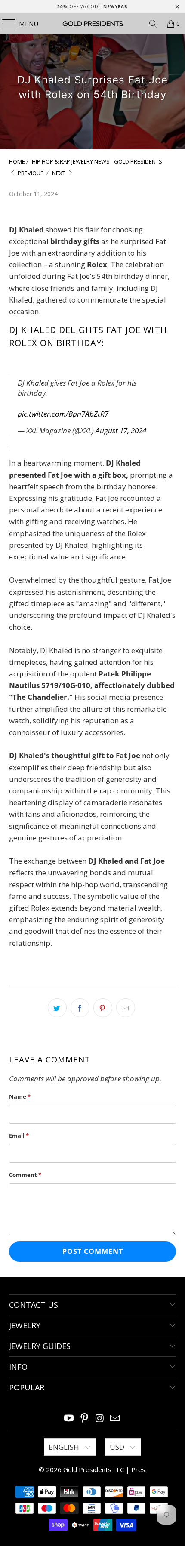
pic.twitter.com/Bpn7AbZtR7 (63, 414)
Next (59, 173)
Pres (138, 1469)
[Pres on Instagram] (99, 1418)
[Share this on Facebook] (80, 1007)
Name (20, 1096)
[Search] (153, 24)
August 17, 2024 (121, 430)
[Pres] (92, 23)
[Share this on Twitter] (57, 1007)
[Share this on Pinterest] (102, 1007)
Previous (30, 173)
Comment (25, 1175)
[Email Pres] (115, 1418)
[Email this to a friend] (125, 1007)
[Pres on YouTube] (69, 1418)
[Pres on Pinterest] (84, 1418)
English (65, 1447)
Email (19, 1135)
